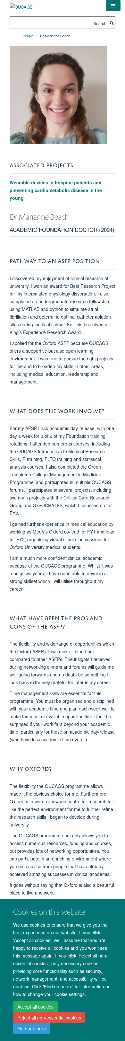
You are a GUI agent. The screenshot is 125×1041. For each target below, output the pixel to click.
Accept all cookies (35, 1006)
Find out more (31, 1028)
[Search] (111, 22)
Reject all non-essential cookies (49, 1017)
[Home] (15, 36)
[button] (113, 5)
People (28, 36)
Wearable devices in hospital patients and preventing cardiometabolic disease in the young (56, 190)
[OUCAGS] (21, 5)
